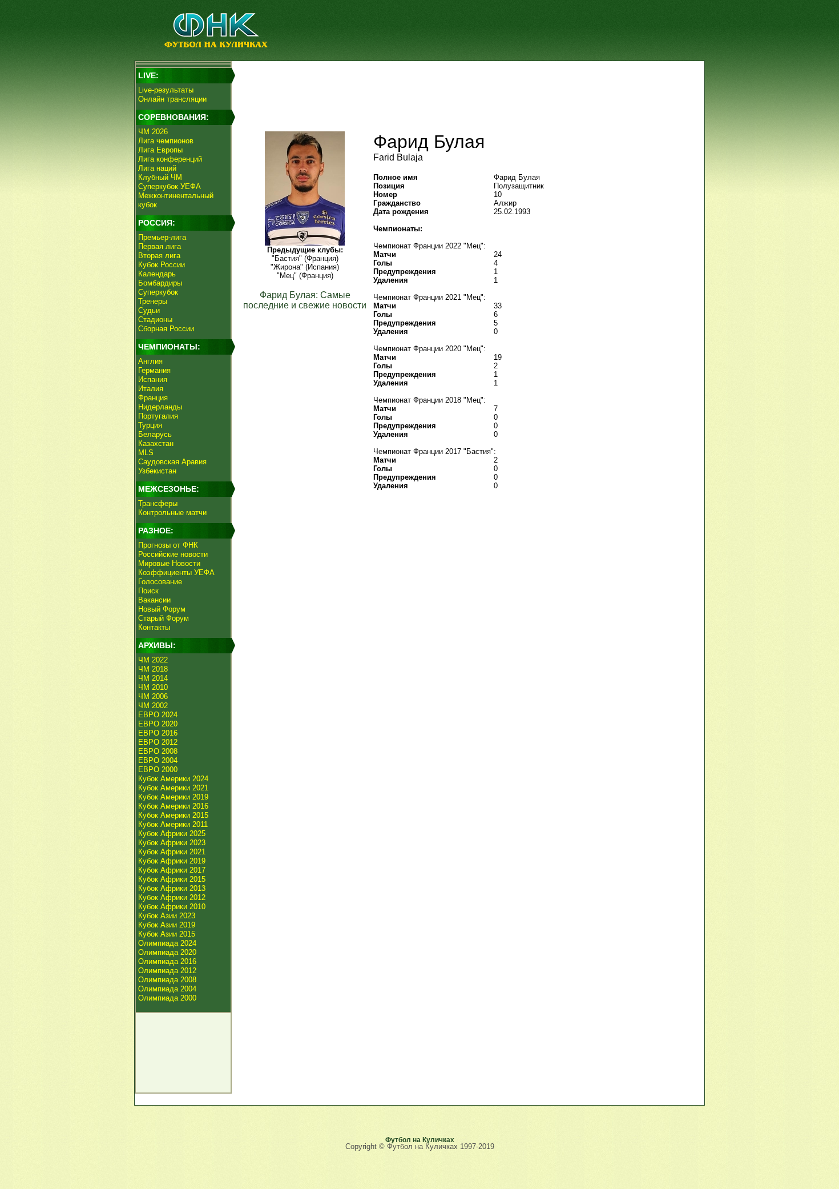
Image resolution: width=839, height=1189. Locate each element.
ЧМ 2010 (153, 687)
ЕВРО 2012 (158, 742)
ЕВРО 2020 (158, 724)
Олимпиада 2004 (167, 989)
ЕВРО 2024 (158, 714)
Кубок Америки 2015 (173, 815)
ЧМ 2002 (153, 705)
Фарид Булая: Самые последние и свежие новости (304, 300)
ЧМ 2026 (153, 131)
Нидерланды (160, 407)
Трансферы (158, 503)
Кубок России (161, 264)
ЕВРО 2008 (158, 751)
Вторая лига (159, 255)
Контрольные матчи (172, 512)
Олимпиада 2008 (167, 979)
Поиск (148, 591)
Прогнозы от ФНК (168, 545)
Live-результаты (165, 90)
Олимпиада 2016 (167, 961)
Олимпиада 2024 (167, 943)
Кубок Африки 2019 (171, 861)
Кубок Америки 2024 (173, 778)
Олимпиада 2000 (167, 998)
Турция (150, 425)
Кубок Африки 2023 (171, 842)
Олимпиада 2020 (167, 952)
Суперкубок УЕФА (169, 186)
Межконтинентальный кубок (175, 200)
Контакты (154, 627)
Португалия (158, 416)
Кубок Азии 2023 (166, 915)
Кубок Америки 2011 (173, 824)
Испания (152, 379)
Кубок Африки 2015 (171, 879)
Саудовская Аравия (172, 461)
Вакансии (154, 600)
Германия (154, 370)
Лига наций (157, 168)
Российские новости (173, 554)
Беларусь (155, 434)
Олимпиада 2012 (167, 970)
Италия (150, 388)
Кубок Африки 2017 (171, 870)
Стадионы (155, 319)
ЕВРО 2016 (158, 733)
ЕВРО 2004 (158, 760)
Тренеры (152, 301)
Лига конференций (170, 159)
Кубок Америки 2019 (173, 797)
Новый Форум (161, 609)
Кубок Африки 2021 (171, 851)
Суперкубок (158, 292)
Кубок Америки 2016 (173, 806)
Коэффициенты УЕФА (176, 572)
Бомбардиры (160, 283)
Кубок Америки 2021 (173, 788)
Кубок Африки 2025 (171, 833)
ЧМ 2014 (153, 678)
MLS (146, 452)
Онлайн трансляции (172, 99)
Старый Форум (163, 618)
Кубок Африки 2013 (171, 888)
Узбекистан (157, 471)
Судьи (149, 310)
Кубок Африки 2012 (171, 897)
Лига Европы (160, 150)
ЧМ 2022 (153, 660)
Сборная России (166, 328)
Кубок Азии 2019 (166, 925)
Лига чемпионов (165, 140)
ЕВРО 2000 (158, 769)
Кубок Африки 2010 (171, 906)
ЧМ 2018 (153, 669)
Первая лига (159, 246)
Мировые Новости (169, 563)
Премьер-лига (162, 237)
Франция (153, 397)
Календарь (157, 274)
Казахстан (156, 443)
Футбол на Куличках (419, 1140)
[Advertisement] (465, 89)
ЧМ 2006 (153, 696)
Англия (150, 361)
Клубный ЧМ (160, 177)
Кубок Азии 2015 (166, 934)
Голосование (160, 581)
